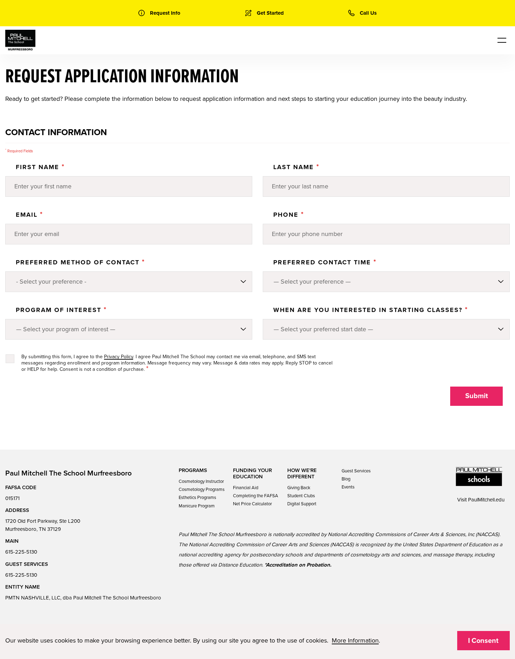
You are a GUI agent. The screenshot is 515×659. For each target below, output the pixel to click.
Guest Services (356, 471)
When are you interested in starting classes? (370, 310)
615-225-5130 (21, 552)
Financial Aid (245, 488)
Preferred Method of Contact (80, 262)
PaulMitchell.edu (486, 500)
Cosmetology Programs (202, 489)
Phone (288, 214)
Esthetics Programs (197, 497)
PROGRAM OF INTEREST (61, 310)
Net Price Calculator (252, 504)
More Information (355, 640)
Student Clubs (301, 496)
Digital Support (301, 504)
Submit (476, 396)
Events (348, 487)
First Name (40, 167)
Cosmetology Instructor (201, 481)
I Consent (483, 641)
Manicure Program (197, 506)
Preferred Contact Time (325, 262)
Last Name (296, 167)
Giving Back (298, 488)
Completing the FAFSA (255, 496)
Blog (346, 479)
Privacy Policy (118, 357)
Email (29, 214)
